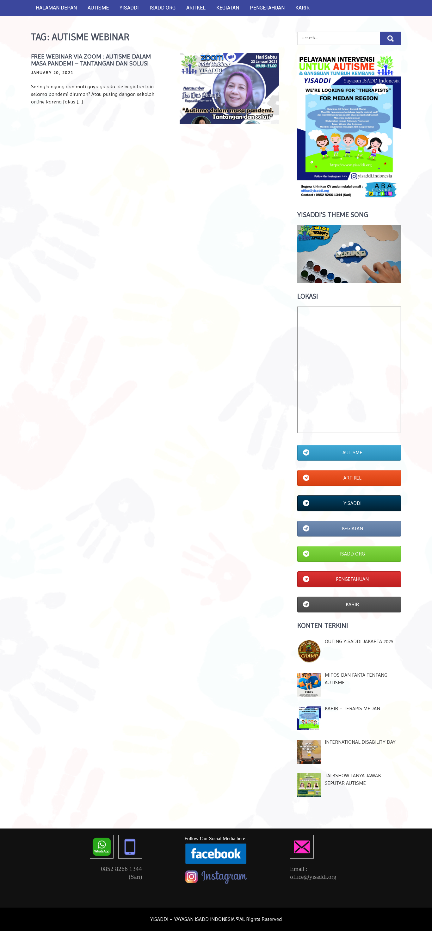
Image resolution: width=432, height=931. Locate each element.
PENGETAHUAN (267, 8)
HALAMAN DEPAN (56, 8)
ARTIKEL (196, 8)
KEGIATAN (227, 8)
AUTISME (98, 8)
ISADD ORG (163, 8)
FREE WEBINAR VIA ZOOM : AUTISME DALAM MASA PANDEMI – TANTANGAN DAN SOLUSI (91, 60)
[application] (349, 254)
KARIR (302, 8)
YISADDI (129, 8)
